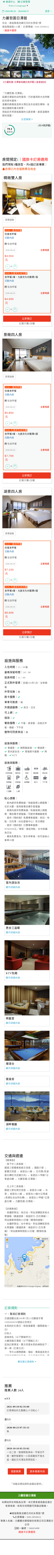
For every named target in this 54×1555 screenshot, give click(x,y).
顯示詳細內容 (13, 887)
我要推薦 (16, 1471)
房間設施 (9, 220)
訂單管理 (25, 2)
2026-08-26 (10, 250)
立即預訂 (27, 318)
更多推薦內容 (37, 1471)
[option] (27, 865)
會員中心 (10, 2)
